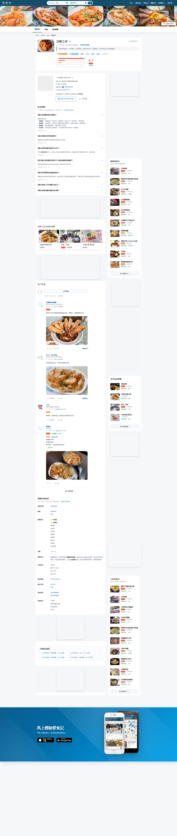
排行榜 (170, 3)
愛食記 (37, 35)
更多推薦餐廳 (124, 426)
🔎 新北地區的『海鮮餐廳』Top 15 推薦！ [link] (81, 657)
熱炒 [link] (93, 54)
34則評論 (90, 65)
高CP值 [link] (53, 584)
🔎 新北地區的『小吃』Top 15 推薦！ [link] (80, 653)
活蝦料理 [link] (53, 511)
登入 (131, 3)
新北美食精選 (63, 54)
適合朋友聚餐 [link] (55, 595)
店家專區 (160, 3)
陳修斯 (48, 426)
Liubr (48, 405)
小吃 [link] (87, 54)
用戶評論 (41, 284)
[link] (129, 173)
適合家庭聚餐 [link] (55, 592)
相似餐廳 (55, 29)
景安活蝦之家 (69, 87)
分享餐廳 (84, 99)
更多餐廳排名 (124, 273)
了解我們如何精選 (84, 45)
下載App (145, 3)
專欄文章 (153, 3)
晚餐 (48, 35)
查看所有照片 (170, 24)
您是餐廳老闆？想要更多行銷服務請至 (69, 94)
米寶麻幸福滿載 (51, 302)
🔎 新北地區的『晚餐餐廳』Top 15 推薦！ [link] (53, 653)
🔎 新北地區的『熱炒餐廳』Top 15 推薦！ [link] (53, 657)
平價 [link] (52, 587)
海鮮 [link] (98, 54)
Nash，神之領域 (51, 355)
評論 (46, 29)
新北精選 (43, 35)
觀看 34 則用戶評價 (67, 99)
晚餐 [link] (82, 54)
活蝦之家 (62, 41)
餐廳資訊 (37, 29)
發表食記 (138, 3)
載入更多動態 (69, 491)
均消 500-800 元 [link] (55, 579)
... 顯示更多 (49, 447)
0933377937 (66, 90)
